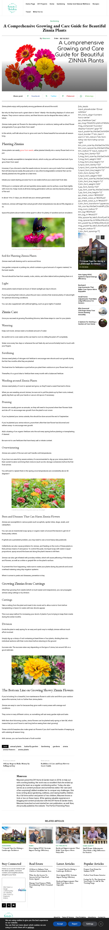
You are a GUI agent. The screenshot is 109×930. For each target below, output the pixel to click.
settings (31, 927)
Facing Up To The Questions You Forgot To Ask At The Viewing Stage (94, 881)
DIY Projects (61, 846)
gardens (56, 746)
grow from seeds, (27, 150)
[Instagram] (9, 905)
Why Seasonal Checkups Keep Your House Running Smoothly (86, 311)
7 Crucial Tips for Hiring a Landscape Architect (92, 262)
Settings (89, 924)
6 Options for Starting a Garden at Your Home (87, 323)
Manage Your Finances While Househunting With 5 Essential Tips (41, 885)
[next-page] (102, 237)
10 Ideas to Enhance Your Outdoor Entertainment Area (40, 870)
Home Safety (88, 846)
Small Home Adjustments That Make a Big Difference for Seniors (87, 300)
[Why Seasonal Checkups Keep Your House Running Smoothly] (102, 311)
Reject (74, 924)
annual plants (15, 746)
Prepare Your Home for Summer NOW (92, 870)
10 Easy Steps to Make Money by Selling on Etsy (16, 764)
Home (31, 846)
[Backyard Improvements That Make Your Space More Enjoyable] (102, 288)
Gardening (54, 21)
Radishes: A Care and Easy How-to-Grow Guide (55, 764)
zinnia (65, 746)
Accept (60, 924)
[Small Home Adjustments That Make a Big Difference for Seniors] (102, 300)
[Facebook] (4, 905)
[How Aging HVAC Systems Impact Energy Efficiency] (102, 276)
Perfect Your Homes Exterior (94, 875)
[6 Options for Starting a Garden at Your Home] (102, 323)
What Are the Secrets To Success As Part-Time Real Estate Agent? (39, 877)
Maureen (46, 38)
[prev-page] (98, 237)
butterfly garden (36, 249)
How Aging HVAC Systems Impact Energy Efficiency (87, 277)
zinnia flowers (9, 750)
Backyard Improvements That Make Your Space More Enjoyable (87, 288)
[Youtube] (13, 905)
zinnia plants (23, 750)
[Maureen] (8, 791)
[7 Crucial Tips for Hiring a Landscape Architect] (92, 251)
